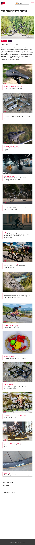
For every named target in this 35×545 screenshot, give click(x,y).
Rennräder (4, 40)
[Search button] (7, 2)
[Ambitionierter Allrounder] (17, 27)
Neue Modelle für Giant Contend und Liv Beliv (18, 445)
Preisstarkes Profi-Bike (11, 326)
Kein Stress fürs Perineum (13, 87)
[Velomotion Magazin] (3, 3)
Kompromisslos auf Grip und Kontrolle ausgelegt (17, 116)
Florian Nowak (15, 59)
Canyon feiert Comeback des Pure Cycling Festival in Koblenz (16, 178)
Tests (10, 40)
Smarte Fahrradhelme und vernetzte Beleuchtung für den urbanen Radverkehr (16, 235)
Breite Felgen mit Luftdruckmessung (16, 474)
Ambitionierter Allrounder (10, 43)
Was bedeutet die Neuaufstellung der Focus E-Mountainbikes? (17, 295)
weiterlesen (24, 58)
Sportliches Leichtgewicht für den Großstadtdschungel (16, 207)
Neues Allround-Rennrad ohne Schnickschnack (14, 265)
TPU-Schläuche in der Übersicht (15, 357)
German (20, 3)
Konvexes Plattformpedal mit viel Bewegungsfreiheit (15, 386)
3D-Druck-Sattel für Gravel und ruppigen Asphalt (18, 148)
